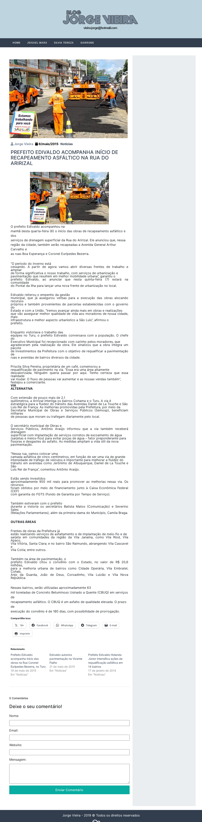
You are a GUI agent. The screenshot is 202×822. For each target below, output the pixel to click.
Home (17, 42)
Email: (13, 731)
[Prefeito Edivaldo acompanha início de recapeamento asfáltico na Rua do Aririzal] (68, 99)
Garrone (87, 42)
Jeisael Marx (37, 42)
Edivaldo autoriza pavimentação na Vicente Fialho (66, 658)
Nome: (14, 716)
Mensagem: (17, 760)
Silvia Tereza (64, 42)
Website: (15, 745)
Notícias (66, 144)
